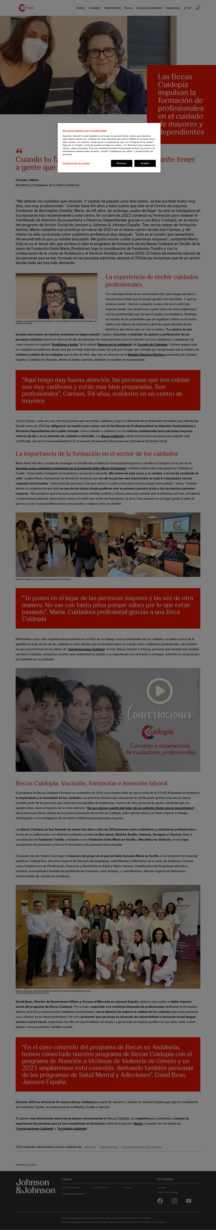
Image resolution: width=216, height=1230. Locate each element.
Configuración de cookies (76, 163)
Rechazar (122, 163)
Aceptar (145, 163)
